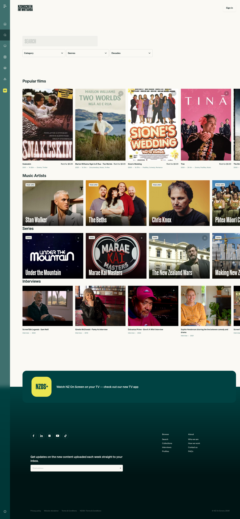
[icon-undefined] (68, 93)
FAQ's (190, 451)
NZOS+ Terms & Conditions (90, 511)
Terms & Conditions (69, 511)
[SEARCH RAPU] (5, 35)
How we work (194, 443)
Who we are (193, 439)
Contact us (193, 447)
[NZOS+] (5, 90)
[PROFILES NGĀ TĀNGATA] (5, 79)
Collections (167, 443)
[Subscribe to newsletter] (120, 468)
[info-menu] (5, 511)
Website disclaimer (51, 511)
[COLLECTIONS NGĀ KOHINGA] (5, 68)
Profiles (165, 451)
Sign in (229, 8)
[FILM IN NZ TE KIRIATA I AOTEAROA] (5, 57)
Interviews (166, 447)
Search (165, 439)
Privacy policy (35, 511)
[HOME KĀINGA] (5, 24)
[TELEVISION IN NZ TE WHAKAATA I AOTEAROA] (5, 46)
